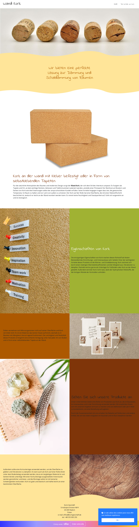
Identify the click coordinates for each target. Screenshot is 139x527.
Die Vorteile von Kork (127, 4)
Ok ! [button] (117, 520)
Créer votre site (78, 524)
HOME (115, 4)
